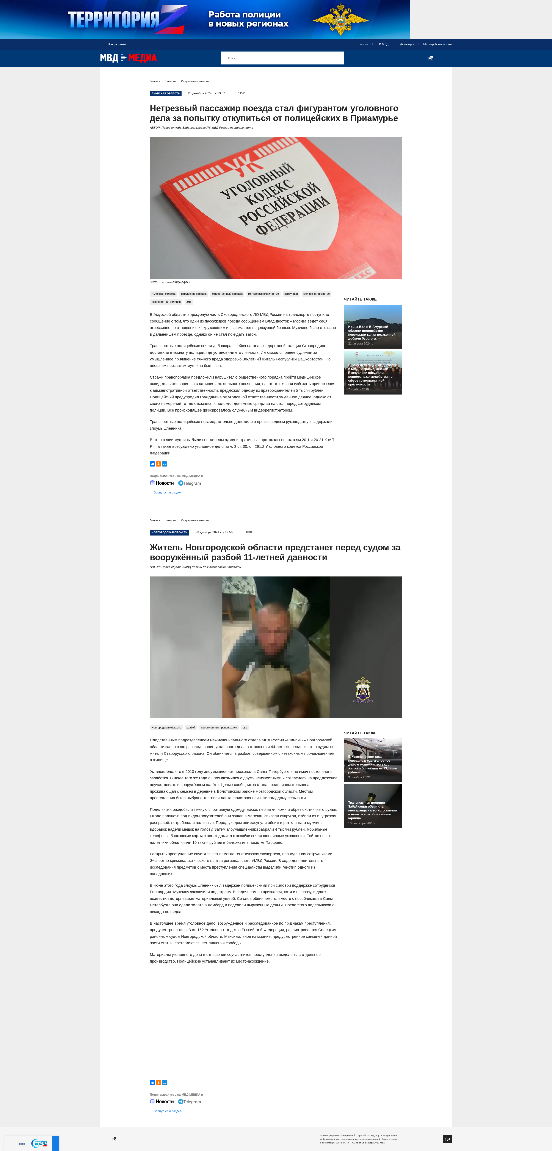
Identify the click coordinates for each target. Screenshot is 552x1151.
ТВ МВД (382, 44)
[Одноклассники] (158, 464)
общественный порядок (227, 293)
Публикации (405, 44)
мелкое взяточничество (263, 293)
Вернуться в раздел (168, 492)
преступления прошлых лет (219, 727)
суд (245, 727)
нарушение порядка (194, 293)
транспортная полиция (166, 301)
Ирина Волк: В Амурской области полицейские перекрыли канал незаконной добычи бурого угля (371, 332)
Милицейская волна (437, 44)
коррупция (291, 293)
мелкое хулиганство (316, 293)
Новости (362, 44)
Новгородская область (166, 727)
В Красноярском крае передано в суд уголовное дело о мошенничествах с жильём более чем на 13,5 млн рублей (372, 764)
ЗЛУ (188, 301)
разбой (191, 727)
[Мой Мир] (164, 464)
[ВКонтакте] (152, 464)
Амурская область (164, 293)
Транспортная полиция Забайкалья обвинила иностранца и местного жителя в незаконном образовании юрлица (372, 810)
